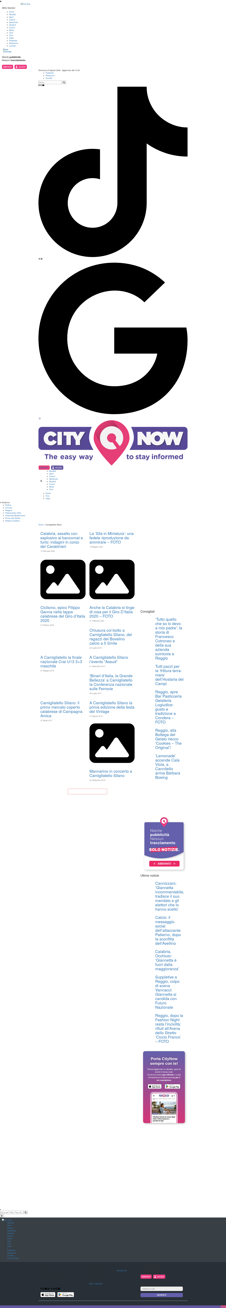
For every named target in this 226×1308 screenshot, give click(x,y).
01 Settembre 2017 (97, 666)
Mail (91, 1283)
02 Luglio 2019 (95, 647)
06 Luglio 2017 (95, 693)
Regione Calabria (12, 520)
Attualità (12, 14)
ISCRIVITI (161, 1295)
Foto (11, 35)
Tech (11, 32)
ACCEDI (22, 67)
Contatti (12, 45)
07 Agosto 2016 (96, 716)
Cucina (12, 27)
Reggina (8, 510)
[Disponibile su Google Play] (172, 1086)
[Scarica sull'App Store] (154, 1086)
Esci (223, 1306)
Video (11, 38)
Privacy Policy (13, 1258)
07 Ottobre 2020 (47, 625)
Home (11, 11)
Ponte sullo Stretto (12, 518)
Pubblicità (13, 40)
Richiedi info (122, 1270)
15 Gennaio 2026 (47, 551)
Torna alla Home (87, 791)
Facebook (98, 1283)
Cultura (12, 19)
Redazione (13, 43)
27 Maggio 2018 (47, 670)
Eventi (48, 493)
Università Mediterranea (15, 515)
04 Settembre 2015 (97, 780)
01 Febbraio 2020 (96, 620)
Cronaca (8, 507)
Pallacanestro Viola (13, 513)
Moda (11, 30)
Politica (8, 505)
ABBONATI (7, 67)
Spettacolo (13, 22)
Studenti (12, 25)
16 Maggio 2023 (96, 546)
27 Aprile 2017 (46, 720)
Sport (11, 17)
